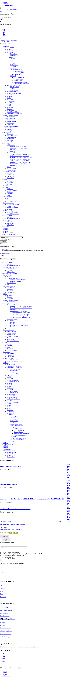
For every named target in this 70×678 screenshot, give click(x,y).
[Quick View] (3, 534)
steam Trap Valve (11, 339)
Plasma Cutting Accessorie (10, 115)
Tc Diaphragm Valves (16, 69)
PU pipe (9, 167)
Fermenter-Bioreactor (12, 278)
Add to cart (4, 536)
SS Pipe (5, 228)
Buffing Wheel (7, 132)
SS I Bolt (9, 94)
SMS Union (10, 378)
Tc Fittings (10, 57)
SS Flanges (10, 52)
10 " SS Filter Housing (13, 359)
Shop (1, 591)
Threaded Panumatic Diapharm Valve (20, 159)
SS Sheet (5, 229)
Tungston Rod (11, 124)
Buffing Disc (10, 138)
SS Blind (9, 102)
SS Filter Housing (8, 211)
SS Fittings (6, 46)
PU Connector (11, 145)
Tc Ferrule (13, 427)
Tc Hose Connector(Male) (17, 439)
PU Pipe (9, 328)
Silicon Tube (10, 223)
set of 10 (9, 377)
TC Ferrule (13, 76)
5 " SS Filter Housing (12, 361)
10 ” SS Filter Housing (13, 214)
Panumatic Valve (11, 153)
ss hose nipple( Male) (12, 91)
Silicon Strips (10, 225)
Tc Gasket (13, 66)
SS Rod (5, 231)
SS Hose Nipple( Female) (14, 93)
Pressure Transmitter (12, 207)
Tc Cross (12, 63)
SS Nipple (9, 49)
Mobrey (9, 195)
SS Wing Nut (10, 110)
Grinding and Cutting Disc (10, 126)
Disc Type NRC (14, 87)
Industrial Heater (11, 331)
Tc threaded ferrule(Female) (21, 83)
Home (5, 249)
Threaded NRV (14, 90)
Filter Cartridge (7, 215)
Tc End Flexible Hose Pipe (17, 71)
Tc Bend (12, 60)
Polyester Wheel (11, 137)
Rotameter (9, 209)
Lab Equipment (7, 196)
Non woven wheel (12, 135)
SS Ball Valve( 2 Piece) (13, 112)
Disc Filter (9, 217)
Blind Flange (13, 54)
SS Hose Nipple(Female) (13, 399)
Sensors (5, 187)
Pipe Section (10, 176)
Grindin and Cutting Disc (10, 267)
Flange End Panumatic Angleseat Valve (21, 157)
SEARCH (3, 241)
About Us (2, 588)
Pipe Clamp (10, 109)
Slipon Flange (14, 55)
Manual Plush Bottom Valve (14, 367)
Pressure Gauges (11, 333)
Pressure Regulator (12, 170)
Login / (2, 41)
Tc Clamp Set (14, 421)
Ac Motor (9, 181)
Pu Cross (12, 149)
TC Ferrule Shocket (19, 77)
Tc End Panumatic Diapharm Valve (19, 160)
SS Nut (9, 105)
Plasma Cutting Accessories (10, 300)
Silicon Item (6, 220)
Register (5, 3)
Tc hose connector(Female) (17, 74)
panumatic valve (11, 168)
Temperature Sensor (12, 190)
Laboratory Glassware (9, 171)
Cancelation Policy (5, 616)
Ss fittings (2, 622)
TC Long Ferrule (18, 79)
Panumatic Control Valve (17, 165)
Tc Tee (12, 62)
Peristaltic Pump (11, 201)
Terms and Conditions (6, 610)
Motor (5, 179)
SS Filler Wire (10, 123)
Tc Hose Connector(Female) (18, 438)
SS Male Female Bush (13, 51)
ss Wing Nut (10, 413)
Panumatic (6, 143)
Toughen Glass (11, 174)
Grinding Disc (11, 129)
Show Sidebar (5, 253)
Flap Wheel (10, 134)
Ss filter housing (4, 636)
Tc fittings (2, 625)
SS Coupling (10, 47)
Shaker (9, 198)
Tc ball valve (13, 68)
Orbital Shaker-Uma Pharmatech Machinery (15, 509)
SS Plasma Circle (8, 232)
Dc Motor (9, 184)
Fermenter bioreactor (5, 634)
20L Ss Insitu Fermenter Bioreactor (12, 525)
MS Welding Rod (11, 121)
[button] (0, 11)
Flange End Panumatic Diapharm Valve (21, 162)
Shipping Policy (4, 613)
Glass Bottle (10, 173)
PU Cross (12, 322)
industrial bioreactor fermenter (18, 279)
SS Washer (10, 107)
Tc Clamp (13, 58)
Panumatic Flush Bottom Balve (18, 163)
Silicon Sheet (10, 222)
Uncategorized (7, 449)
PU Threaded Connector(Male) (18, 327)
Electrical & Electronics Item (11, 234)
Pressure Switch (11, 206)
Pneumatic (6, 303)
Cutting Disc (10, 131)
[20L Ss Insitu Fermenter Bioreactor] (11, 529)
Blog (1, 594)
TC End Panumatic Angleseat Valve (20, 312)
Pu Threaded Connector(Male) (18, 146)
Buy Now (6, 540)
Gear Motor (10, 182)
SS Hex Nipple (11, 101)
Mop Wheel (10, 140)
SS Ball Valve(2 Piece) (13, 381)
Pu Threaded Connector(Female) (19, 148)
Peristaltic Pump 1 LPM (8, 484)
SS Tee (9, 98)
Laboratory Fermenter (16, 281)
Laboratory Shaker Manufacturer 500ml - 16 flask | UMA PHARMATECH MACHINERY (32, 499)
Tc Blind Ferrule (18, 80)
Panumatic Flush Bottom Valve (18, 311)
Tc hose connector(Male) (17, 73)
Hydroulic (6, 226)
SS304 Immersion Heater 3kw (10, 466)
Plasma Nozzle (11, 116)
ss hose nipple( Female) (13, 396)
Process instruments (5, 628)
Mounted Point (11, 142)
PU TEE (12, 323)
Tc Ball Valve (14, 65)
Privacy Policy (4, 607)
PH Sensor (10, 189)
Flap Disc (9, 127)
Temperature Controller (13, 204)
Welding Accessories (9, 118)
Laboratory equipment (6, 631)
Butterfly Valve (11, 364)
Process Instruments (8, 203)
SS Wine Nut (10, 411)
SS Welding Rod (11, 120)
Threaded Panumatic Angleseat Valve (20, 154)
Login (5, 2)
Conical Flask (10, 178)
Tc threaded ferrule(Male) (20, 82)
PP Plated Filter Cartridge (13, 218)
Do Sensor (10, 192)
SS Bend (9, 96)
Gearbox (5, 185)
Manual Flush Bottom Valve (14, 113)
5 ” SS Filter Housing (12, 212)
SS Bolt (9, 104)
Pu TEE (12, 151)
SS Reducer (10, 99)
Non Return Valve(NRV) (13, 85)
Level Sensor (10, 193)
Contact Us (3, 597)
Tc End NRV (13, 88)
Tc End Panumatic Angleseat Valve (19, 156)
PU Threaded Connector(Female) (19, 325)
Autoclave (9, 200)
